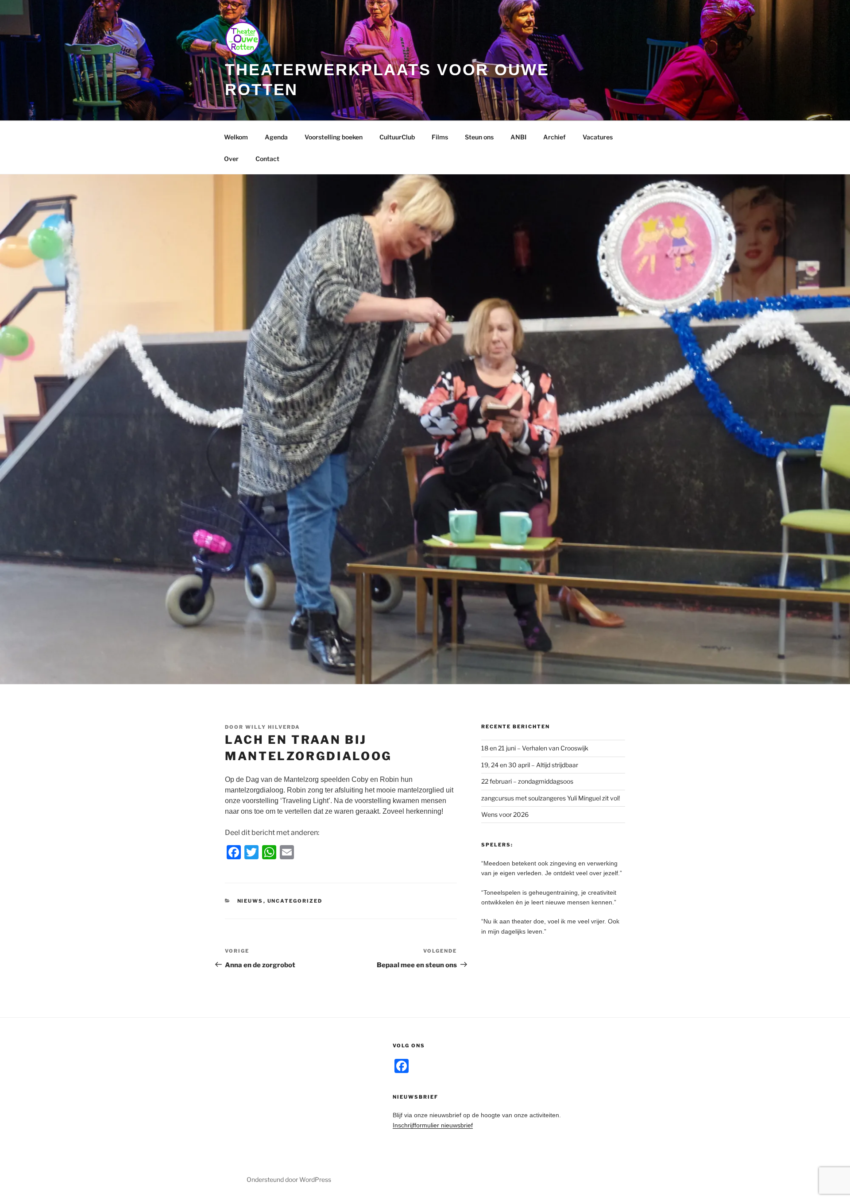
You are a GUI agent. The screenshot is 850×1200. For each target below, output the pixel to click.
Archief (554, 137)
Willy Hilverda (272, 727)
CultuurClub (397, 137)
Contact (267, 158)
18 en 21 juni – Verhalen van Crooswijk (534, 748)
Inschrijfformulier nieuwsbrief (433, 1125)
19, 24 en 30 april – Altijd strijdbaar (529, 765)
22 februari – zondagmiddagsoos (527, 781)
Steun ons (479, 137)
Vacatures (598, 137)
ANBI (518, 137)
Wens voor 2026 (505, 814)
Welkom (236, 137)
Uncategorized (295, 901)
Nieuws (250, 901)
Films (440, 137)
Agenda (276, 137)
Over (231, 158)
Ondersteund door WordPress (289, 1179)
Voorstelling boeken (334, 137)
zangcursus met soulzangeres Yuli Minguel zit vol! (550, 798)
